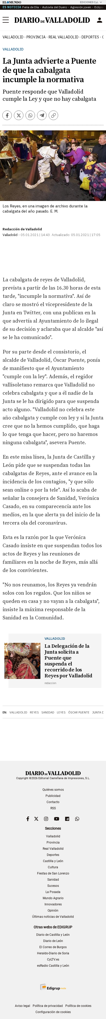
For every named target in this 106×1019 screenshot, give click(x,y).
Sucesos (53, 886)
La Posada (53, 892)
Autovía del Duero (54, 7)
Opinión (53, 910)
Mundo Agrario (53, 898)
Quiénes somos (53, 789)
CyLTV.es (53, 959)
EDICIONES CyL (89, 2)
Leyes (61, 712)
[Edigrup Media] (53, 987)
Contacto (53, 802)
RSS (53, 808)
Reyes (34, 712)
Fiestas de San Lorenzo (53, 873)
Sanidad (47, 712)
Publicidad (53, 796)
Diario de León (53, 941)
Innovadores (53, 904)
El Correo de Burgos (53, 947)
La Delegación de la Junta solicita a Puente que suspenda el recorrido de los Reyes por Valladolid (68, 661)
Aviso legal (22, 1006)
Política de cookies (78, 1006)
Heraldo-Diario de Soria (53, 953)
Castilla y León (53, 861)
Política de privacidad (48, 1006)
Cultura (53, 867)
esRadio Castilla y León (53, 965)
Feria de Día (30, 7)
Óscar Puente (79, 712)
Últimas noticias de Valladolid (53, 917)
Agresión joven (80, 7)
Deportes (90, 37)
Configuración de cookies (53, 1012)
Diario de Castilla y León (53, 935)
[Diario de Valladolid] (52, 20)
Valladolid (13, 37)
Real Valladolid (63, 37)
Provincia (36, 37)
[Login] (99, 20)
